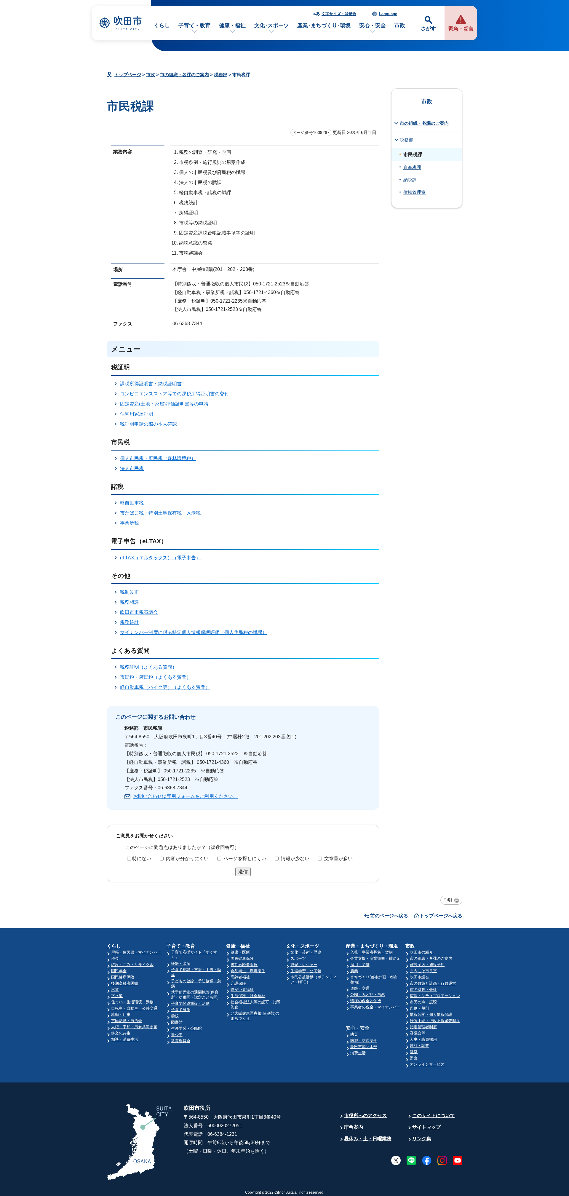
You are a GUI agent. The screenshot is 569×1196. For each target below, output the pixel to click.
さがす (428, 28)
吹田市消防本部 (363, 1047)
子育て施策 (180, 1009)
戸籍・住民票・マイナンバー (136, 952)
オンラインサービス (427, 1064)
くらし (162, 25)
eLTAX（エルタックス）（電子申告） (160, 557)
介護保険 (238, 983)
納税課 (410, 180)
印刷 (448, 900)
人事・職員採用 (423, 1039)
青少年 (177, 1034)
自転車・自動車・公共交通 (134, 1008)
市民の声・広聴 (423, 1002)
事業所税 (129, 523)
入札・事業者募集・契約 (371, 952)
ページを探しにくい (244, 858)
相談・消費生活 (124, 1039)
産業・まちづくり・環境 (372, 946)
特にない (141, 858)
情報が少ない (295, 858)
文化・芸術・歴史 (305, 952)
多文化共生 (120, 1033)
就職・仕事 (120, 1014)
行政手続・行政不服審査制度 (435, 1020)
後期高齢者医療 (124, 983)
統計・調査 (419, 1045)
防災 (354, 1034)
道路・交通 (360, 988)
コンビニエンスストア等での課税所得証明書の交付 (174, 393)
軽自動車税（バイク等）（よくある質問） (165, 687)
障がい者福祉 (242, 989)
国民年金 (119, 971)
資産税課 (412, 167)
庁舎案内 (353, 1127)
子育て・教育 (194, 25)
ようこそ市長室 (423, 971)
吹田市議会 (419, 977)
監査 (414, 1058)
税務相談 (129, 602)
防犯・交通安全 (363, 1040)
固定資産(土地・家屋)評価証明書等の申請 (164, 403)
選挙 (414, 1052)
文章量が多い (338, 858)
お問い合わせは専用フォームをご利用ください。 (185, 796)
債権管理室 (414, 192)
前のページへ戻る (389, 915)
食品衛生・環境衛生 (248, 971)
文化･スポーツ (271, 25)
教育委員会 (180, 1041)
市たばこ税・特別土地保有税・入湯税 (160, 512)
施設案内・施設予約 (427, 964)
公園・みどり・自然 (367, 994)
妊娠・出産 (180, 963)
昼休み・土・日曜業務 (367, 1138)
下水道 (117, 996)
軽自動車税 (132, 502)
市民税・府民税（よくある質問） (155, 677)
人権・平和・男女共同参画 (134, 1027)
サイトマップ (426, 1127)
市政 (399, 25)
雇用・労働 (360, 964)
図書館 (177, 1022)
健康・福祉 (232, 25)
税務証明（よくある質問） (148, 667)
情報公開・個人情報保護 (431, 1014)
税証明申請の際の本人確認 (148, 424)
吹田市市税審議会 (139, 612)
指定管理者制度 (423, 1027)
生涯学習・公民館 (186, 1028)
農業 (354, 971)
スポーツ (298, 958)
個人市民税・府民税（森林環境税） (158, 458)
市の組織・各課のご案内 (184, 74)
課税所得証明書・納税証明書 (151, 383)
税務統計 (129, 622)
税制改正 (129, 592)
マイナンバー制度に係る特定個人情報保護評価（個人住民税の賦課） (193, 632)
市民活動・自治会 (126, 1020)
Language (388, 14)
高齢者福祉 (240, 977)
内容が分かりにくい (187, 858)
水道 (115, 989)
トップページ (127, 74)
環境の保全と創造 (365, 1001)
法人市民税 (132, 468)
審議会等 (417, 1033)
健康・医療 (240, 952)
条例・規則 (419, 1008)
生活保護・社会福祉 (248, 996)
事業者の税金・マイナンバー (375, 1007)
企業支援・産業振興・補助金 (375, 958)
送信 (243, 871)
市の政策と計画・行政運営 (433, 983)
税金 (115, 958)
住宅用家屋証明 (136, 413)
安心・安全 (372, 25)
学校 (175, 1016)
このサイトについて (433, 1115)
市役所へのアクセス (365, 1115)
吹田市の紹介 (421, 952)
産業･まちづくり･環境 (324, 25)
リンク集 (421, 1138)
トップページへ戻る (441, 915)
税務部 (220, 74)
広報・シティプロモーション (435, 996)
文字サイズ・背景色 (339, 14)
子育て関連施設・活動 (190, 1003)
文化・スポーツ (302, 946)
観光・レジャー (303, 964)
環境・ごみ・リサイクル (132, 964)
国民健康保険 (122, 977)
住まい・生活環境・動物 (132, 1002)
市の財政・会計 (423, 989)
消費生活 (358, 1053)
